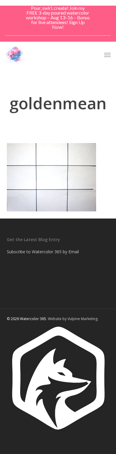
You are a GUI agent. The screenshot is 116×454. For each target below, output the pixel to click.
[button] (107, 55)
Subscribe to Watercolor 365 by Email (43, 251)
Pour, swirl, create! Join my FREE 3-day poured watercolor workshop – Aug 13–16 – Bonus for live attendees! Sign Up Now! (58, 17)
